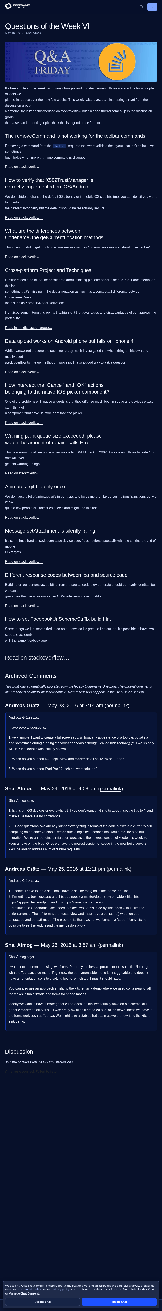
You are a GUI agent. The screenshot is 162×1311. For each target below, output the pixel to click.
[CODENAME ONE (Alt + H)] (17, 7)
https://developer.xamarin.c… (85, 902)
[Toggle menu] (131, 7)
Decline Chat (43, 1302)
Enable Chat (119, 1302)
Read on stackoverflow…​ (24, 167)
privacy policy (60, 1289)
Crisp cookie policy (29, 1289)
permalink (117, 705)
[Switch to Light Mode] (141, 7)
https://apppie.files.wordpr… (29, 902)
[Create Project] (152, 7)
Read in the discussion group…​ (28, 327)
